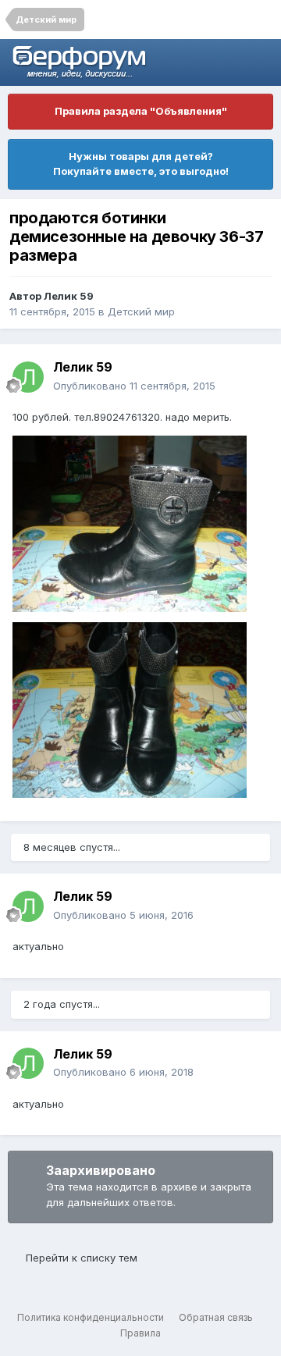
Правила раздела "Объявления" (141, 111)
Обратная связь (216, 1317)
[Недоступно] (129, 522)
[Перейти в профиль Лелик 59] (28, 377)
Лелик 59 (69, 296)
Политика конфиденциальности (90, 1317)
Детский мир (141, 311)
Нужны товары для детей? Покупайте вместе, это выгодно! (141, 164)
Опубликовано (134, 385)
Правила (140, 1333)
